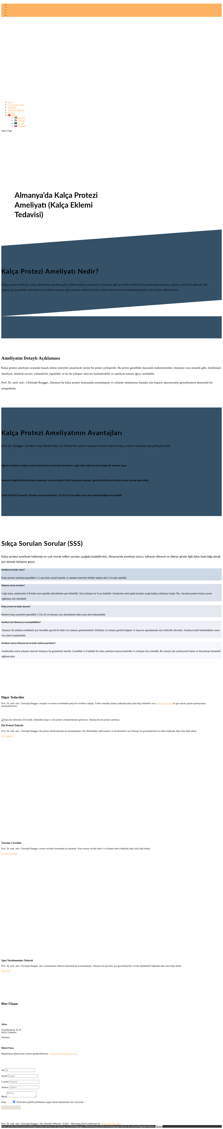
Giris (10, 102)
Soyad (4, 1076)
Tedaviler (12, 107)
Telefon (4, 1087)
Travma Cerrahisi (9, 853)
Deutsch (11, 5)
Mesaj (4, 1096)
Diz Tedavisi (7, 736)
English (11, 7)
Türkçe (11, 15)
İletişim (11, 112)
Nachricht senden (11, 1107)
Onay (3, 1102)
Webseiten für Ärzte (111, 1123)
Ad (2, 1070)
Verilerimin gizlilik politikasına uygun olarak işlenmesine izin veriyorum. (50, 1102)
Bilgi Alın (5, 971)
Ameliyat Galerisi (16, 110)
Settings (159, 1126)
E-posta (4, 1081)
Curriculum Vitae (16, 105)
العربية (11, 10)
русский (12, 13)
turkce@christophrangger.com (63, 1054)
